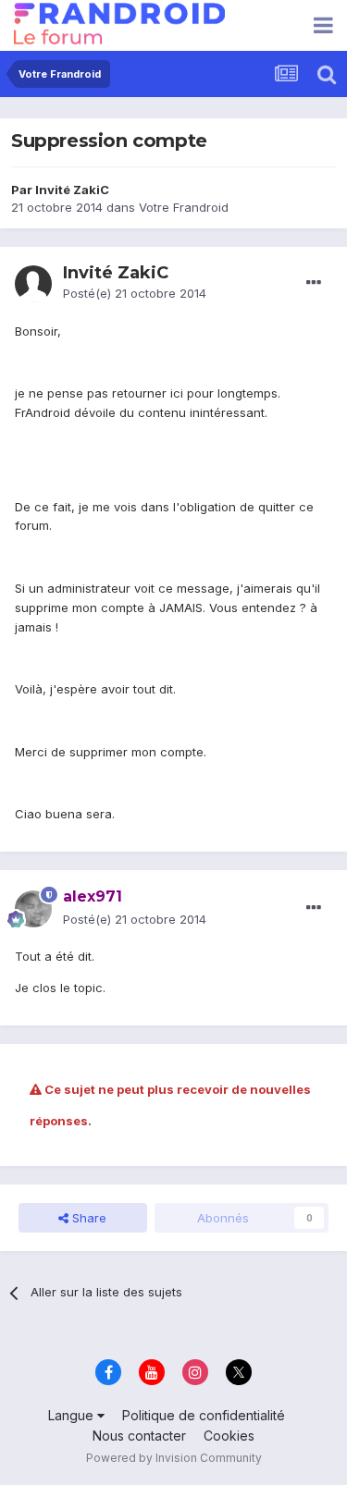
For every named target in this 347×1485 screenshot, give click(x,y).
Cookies (229, 1435)
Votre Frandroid (184, 207)
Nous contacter (139, 1435)
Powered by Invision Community (174, 1458)
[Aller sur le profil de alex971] (33, 908)
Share (87, 1217)
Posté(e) (134, 293)
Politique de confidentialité (203, 1415)
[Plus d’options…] (313, 283)
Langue (72, 1415)
